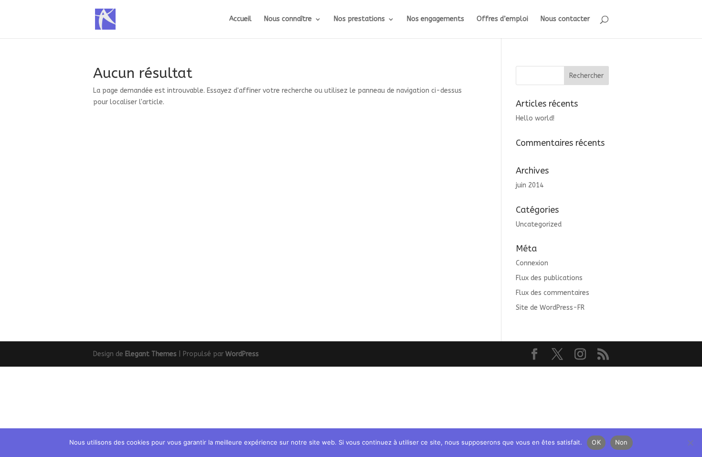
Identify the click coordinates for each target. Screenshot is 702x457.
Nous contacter (565, 19)
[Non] (690, 442)
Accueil (240, 19)
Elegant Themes (151, 354)
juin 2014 (529, 185)
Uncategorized (539, 224)
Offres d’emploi (502, 19)
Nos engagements (435, 19)
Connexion (532, 263)
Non (621, 442)
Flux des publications (549, 278)
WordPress (242, 354)
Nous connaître (288, 19)
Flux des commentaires (552, 293)
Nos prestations (359, 19)
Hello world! (535, 118)
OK (596, 442)
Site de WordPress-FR (550, 308)
